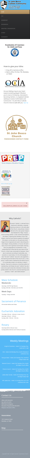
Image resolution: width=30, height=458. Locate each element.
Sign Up (25, 103)
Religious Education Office (8, 407)
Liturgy (3, 32)
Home (2, 12)
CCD (2, 16)
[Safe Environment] (6, 175)
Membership (4, 20)
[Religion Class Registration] (12, 159)
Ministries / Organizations (8, 28)
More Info (3, 183)
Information (4, 24)
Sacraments (4, 37)
